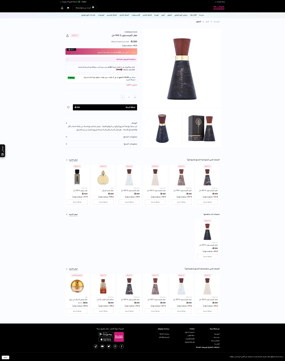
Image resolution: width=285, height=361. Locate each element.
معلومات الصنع (130, 144)
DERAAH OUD (131, 32)
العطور (198, 21)
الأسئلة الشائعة (189, 342)
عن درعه (217, 337)
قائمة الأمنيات (189, 339)
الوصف (134, 123)
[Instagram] (115, 346)
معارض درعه (215, 340)
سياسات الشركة (164, 334)
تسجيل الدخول (189, 332)
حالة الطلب (190, 335)
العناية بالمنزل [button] (124, 15)
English (83, 2)
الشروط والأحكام (164, 337)
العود (207, 21)
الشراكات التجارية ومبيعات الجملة (208, 347)
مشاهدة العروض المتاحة (125, 59)
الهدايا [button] (156, 15)
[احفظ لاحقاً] (68, 107)
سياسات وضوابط (163, 329)
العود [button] (163, 15)
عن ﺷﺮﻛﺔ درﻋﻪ (215, 329)
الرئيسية (217, 21)
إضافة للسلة (207, 202)
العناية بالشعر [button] (147, 15)
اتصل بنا (217, 344)
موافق (5, 357)
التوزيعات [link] (101, 15)
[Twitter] (109, 346)
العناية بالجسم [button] (112, 15)
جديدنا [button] (201, 15)
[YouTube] (102, 346)
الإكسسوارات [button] (135, 15)
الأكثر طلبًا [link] (193, 15)
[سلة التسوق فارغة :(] (67, 8)
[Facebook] (122, 346)
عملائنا (192, 329)
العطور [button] (169, 15)
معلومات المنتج (130, 136)
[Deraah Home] (218, 8)
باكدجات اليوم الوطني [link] (88, 15)
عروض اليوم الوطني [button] (180, 15)
